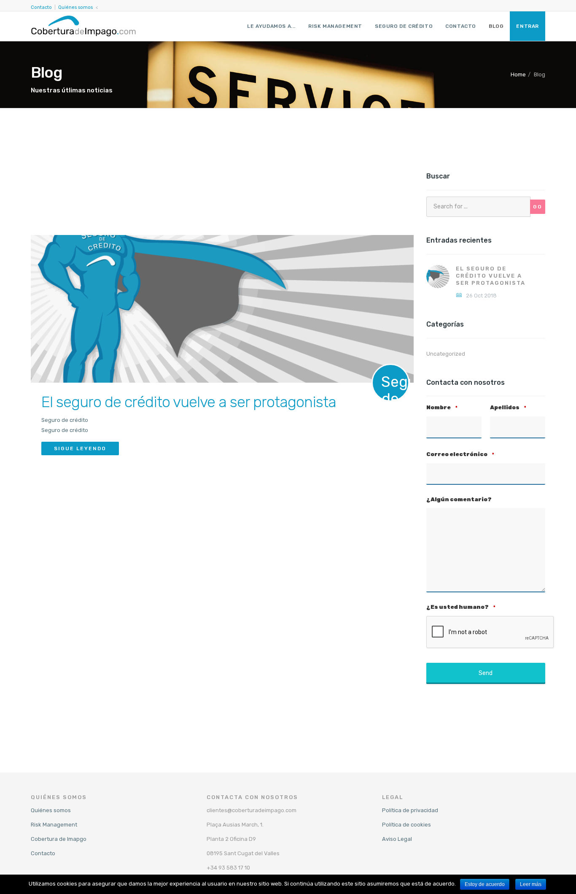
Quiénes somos (75, 7)
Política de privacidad (410, 810)
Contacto (41, 7)
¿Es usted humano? (460, 607)
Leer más (530, 884)
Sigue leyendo (80, 448)
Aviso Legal (397, 839)
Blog (496, 26)
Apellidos (508, 407)
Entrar (527, 26)
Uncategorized (445, 354)
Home (518, 74)
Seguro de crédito (404, 26)
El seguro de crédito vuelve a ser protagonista (188, 402)
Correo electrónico (460, 454)
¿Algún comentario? (459, 499)
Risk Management (335, 26)
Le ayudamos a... (271, 26)
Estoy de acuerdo (485, 884)
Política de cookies (406, 824)
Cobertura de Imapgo (58, 839)
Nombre (442, 407)
